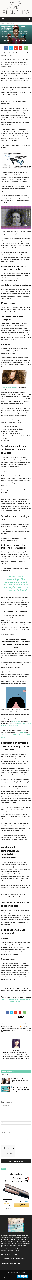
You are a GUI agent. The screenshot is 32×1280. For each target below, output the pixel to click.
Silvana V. (6, 40)
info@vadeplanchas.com (19, 1258)
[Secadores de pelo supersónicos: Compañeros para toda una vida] (5, 1081)
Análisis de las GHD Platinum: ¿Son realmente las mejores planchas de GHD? (8, 1029)
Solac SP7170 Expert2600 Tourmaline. (13, 842)
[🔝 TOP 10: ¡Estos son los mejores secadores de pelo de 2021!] (5, 1089)
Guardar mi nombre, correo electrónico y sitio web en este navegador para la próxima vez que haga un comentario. (16, 1138)
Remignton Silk (21, 732)
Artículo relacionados (8, 1071)
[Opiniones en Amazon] (7, 1203)
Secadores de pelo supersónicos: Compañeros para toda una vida (20, 1081)
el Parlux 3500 (16, 721)
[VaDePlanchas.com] (16, 8)
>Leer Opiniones (7, 1208)
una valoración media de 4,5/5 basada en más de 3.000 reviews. (15, 735)
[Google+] (16, 1063)
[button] (29, 19)
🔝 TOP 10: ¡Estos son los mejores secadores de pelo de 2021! (20, 1089)
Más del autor (6, 1074)
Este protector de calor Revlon (9, 387)
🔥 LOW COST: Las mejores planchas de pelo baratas (23, 1028)
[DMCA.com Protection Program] (22, 1278)
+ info (16, 1250)
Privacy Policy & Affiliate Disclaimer (16, 1272)
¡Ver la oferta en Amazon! (22, 1205)
